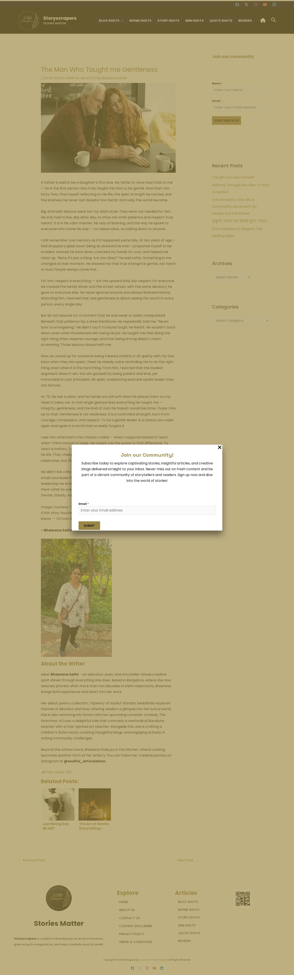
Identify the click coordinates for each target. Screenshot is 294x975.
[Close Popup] (219, 447)
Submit (89, 525)
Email (84, 504)
